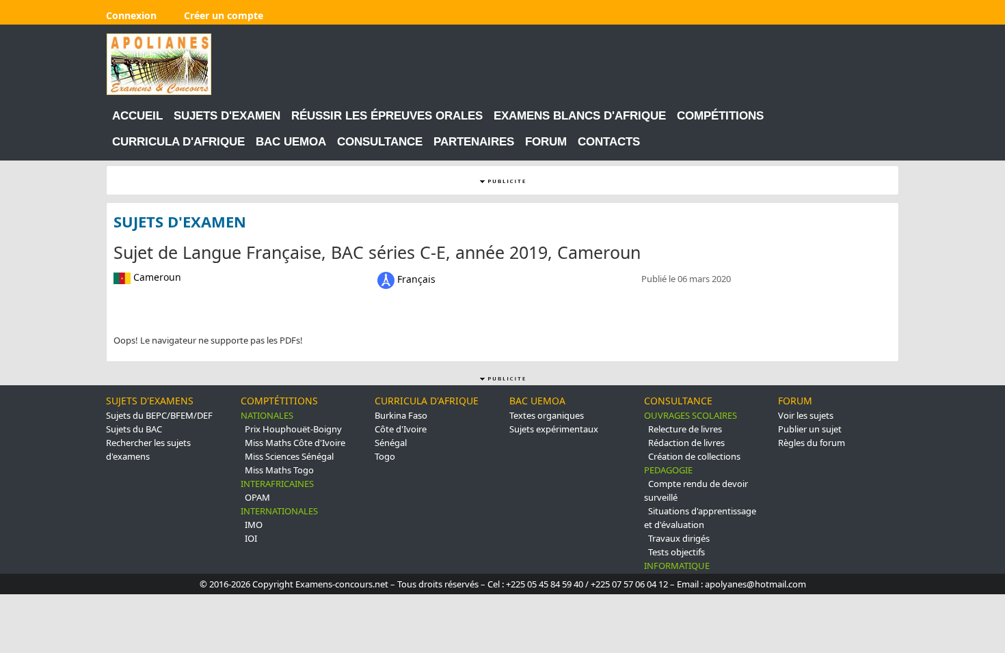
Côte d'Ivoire (401, 429)
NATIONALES (267, 415)
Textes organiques (546, 415)
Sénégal (391, 442)
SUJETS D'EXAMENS (149, 400)
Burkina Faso (401, 415)
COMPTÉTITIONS (279, 400)
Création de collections (694, 456)
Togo (385, 456)
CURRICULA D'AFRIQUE (178, 141)
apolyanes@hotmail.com (755, 584)
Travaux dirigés (679, 538)
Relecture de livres (685, 429)
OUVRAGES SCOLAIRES (690, 415)
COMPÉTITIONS (720, 115)
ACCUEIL (137, 115)
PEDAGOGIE (668, 470)
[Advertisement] (649, 64)
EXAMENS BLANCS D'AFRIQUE (580, 115)
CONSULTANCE (380, 141)
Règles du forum (811, 442)
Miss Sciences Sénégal (289, 456)
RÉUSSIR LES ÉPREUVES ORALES (387, 115)
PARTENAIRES (473, 141)
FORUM (546, 141)
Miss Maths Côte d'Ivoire (295, 442)
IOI (251, 538)
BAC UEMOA (291, 141)
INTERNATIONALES (279, 511)
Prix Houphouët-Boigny (293, 429)
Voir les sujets (805, 415)
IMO (254, 524)
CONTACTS (609, 141)
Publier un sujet (810, 429)
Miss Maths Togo (279, 470)
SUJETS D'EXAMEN (227, 115)
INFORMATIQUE (677, 565)
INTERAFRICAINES (277, 483)
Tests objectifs (676, 552)
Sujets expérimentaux (553, 429)
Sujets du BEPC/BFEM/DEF (159, 415)
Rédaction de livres (686, 442)
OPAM (257, 497)
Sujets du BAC (134, 429)
